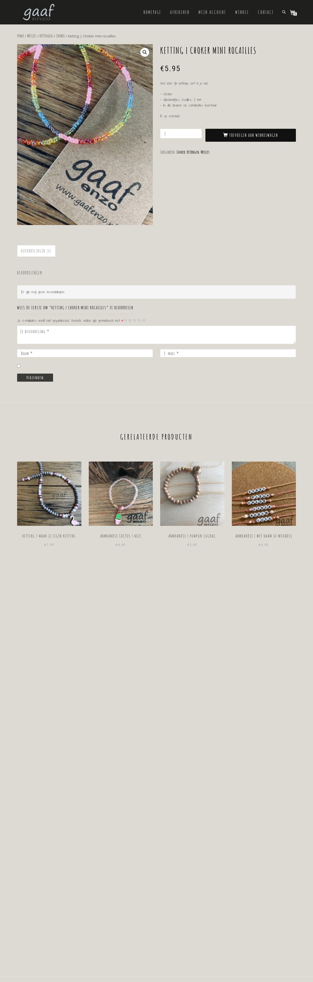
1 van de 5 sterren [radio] (125, 320)
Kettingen (46, 35)
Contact (266, 12)
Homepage (152, 12)
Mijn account (212, 12)
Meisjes (31, 35)
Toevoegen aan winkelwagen (253, 135)
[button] (144, 52)
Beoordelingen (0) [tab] (36, 250)
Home (20, 35)
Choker (60, 35)
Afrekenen (180, 12)
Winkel (242, 12)
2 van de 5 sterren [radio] (127, 320)
